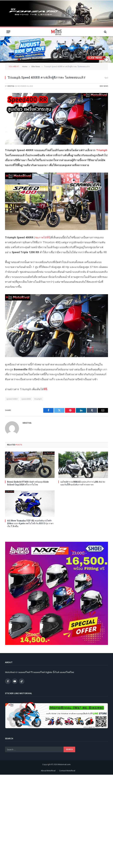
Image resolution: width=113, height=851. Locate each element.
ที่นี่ (45, 389)
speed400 (26, 399)
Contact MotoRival (67, 770)
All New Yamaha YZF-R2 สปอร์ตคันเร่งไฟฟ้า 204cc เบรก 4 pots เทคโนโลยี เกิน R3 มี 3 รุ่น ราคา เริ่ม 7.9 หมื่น (30, 523)
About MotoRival (48, 770)
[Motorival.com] (56, 32)
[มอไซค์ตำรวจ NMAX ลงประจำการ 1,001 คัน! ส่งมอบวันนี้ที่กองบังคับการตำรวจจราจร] (83, 465)
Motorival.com (64, 764)
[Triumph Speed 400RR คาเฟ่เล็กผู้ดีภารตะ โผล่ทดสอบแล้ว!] (56, 119)
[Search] (105, 31)
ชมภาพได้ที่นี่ (42, 237)
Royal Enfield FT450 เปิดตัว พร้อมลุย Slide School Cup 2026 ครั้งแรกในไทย (28, 483)
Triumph (101, 150)
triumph (38, 399)
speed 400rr (12, 399)
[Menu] (8, 31)
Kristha (11, 86)
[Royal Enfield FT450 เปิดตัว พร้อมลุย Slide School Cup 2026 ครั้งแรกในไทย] (30, 465)
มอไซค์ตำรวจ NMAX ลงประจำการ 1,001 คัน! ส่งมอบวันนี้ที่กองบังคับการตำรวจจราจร (82, 483)
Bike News (104, 86)
